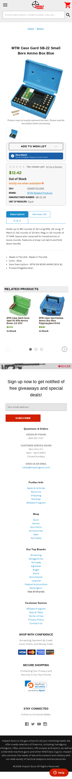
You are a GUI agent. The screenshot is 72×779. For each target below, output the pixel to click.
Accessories (36, 530)
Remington (36, 588)
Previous (7, 349)
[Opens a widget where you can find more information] (59, 773)
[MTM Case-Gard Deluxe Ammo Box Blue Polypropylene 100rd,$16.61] (52, 306)
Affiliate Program (36, 502)
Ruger (36, 569)
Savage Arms (36, 558)
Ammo (36, 523)
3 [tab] (41, 349)
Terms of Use (36, 616)
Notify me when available (25, 183)
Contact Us (36, 623)
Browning (36, 555)
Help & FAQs (36, 612)
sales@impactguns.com (36, 467)
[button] (36, 686)
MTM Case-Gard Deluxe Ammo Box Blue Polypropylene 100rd (51, 321)
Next (64, 349)
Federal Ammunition (36, 584)
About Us (36, 491)
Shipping (36, 495)
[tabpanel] (20, 319)
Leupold (36, 580)
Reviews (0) (39, 214)
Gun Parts (36, 527)
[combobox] (34, 15)
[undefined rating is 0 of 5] (17, 166)
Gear (36, 534)
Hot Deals (36, 538)
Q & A (17, 220)
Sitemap (36, 499)
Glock (36, 573)
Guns (36, 519)
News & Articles (36, 488)
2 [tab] (36, 349)
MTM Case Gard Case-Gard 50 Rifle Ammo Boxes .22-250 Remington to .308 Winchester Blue (18, 323)
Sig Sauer (36, 566)
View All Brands (36, 591)
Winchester (36, 577)
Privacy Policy (36, 619)
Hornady (36, 562)
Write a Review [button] (54, 166)
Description (17, 214)
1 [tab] (30, 349)
